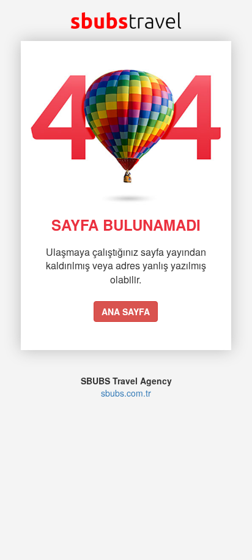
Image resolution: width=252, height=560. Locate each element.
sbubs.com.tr (126, 393)
